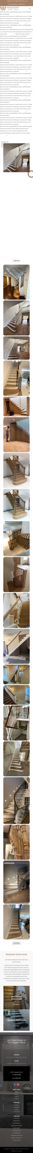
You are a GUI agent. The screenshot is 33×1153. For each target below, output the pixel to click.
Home (16, 1092)
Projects (16, 1096)
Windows (16, 1107)
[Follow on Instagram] (18, 1084)
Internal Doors (16, 1130)
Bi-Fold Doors (16, 1133)
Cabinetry (16, 1118)
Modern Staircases (16, 1138)
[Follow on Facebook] (14, 1084)
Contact (16, 1098)
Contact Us (22, 23)
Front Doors (16, 1128)
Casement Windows (16, 1125)
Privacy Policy (16, 1140)
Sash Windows (16, 1123)
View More (16, 1004)
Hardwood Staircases (16, 1135)
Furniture (16, 1105)
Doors (16, 1109)
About (16, 1094)
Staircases (16, 1111)
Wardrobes (17, 1120)
